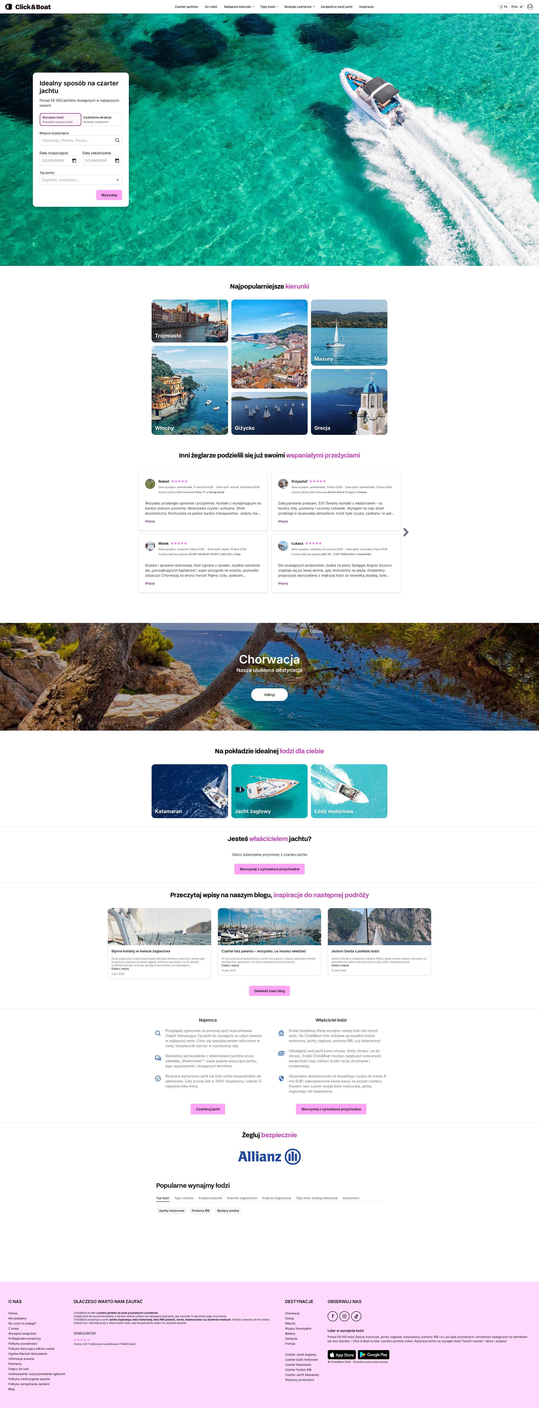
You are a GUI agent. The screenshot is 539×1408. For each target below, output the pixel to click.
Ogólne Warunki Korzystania (27, 1353)
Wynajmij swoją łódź (22, 1333)
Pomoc (13, 1313)
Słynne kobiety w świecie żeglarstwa (140, 951)
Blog (11, 1389)
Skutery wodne (228, 1210)
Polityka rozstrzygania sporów (29, 1379)
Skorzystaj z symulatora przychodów (269, 869)
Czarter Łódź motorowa (301, 1359)
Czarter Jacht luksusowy (302, 1374)
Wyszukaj (109, 195)
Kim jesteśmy (17, 1318)
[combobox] (72, 140)
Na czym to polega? (22, 1323)
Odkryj (269, 695)
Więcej (150, 521)
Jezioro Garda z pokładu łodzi (355, 951)
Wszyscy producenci (299, 1379)
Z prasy (13, 1328)
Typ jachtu (47, 172)
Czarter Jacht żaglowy (300, 1354)
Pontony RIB (200, 1210)
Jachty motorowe (171, 1210)
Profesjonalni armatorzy (24, 1338)
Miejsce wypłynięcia (54, 133)
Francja (290, 1343)
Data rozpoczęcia (54, 153)
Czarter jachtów (186, 6)
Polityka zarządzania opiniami (28, 1384)
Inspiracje (366, 6)
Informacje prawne (21, 1358)
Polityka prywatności (22, 1343)
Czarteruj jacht (208, 1109)
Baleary (290, 1333)
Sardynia (291, 1338)
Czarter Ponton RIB (298, 1369)
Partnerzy (15, 1364)
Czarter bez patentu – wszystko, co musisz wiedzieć (263, 951)
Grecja (289, 1318)
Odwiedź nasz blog (269, 991)
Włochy (290, 1323)
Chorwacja (292, 1313)
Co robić (211, 6)
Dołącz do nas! (18, 1369)
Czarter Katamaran (298, 1364)
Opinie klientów (85, 1333)
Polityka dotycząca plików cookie (31, 1348)
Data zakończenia (97, 153)
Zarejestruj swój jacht (336, 6)
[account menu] (530, 7)
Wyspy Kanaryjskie (298, 1328)
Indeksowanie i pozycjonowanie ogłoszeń (36, 1374)
